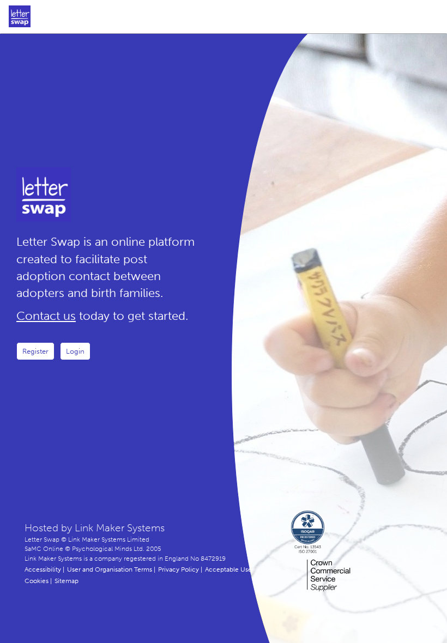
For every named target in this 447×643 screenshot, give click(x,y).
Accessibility (43, 569)
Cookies (37, 581)
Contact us (46, 315)
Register (35, 351)
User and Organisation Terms (109, 569)
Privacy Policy (178, 569)
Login (75, 351)
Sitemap (66, 581)
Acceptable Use (228, 569)
